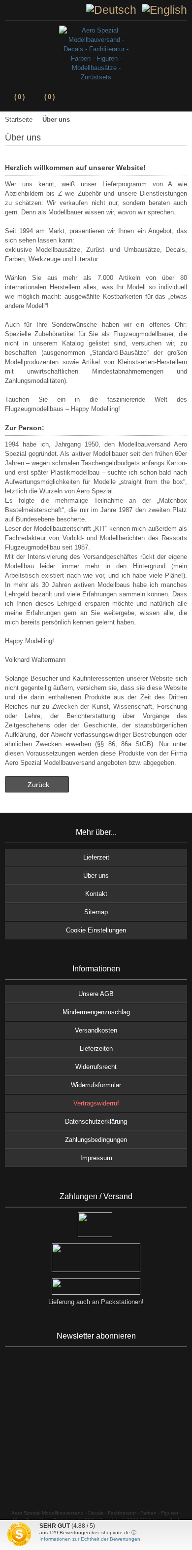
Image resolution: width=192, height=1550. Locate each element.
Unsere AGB (96, 994)
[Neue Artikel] (16, 9)
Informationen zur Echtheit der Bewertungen (89, 1539)
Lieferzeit (96, 857)
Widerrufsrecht (96, 1066)
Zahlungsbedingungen (96, 1139)
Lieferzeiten (96, 1048)
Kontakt (96, 893)
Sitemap (96, 912)
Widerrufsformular (96, 1085)
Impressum (96, 1158)
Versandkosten (96, 1030)
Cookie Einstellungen (96, 930)
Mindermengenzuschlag (96, 1012)
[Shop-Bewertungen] (24, 9)
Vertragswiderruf (96, 1103)
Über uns (96, 875)
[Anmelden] (8, 9)
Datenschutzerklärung (96, 1121)
